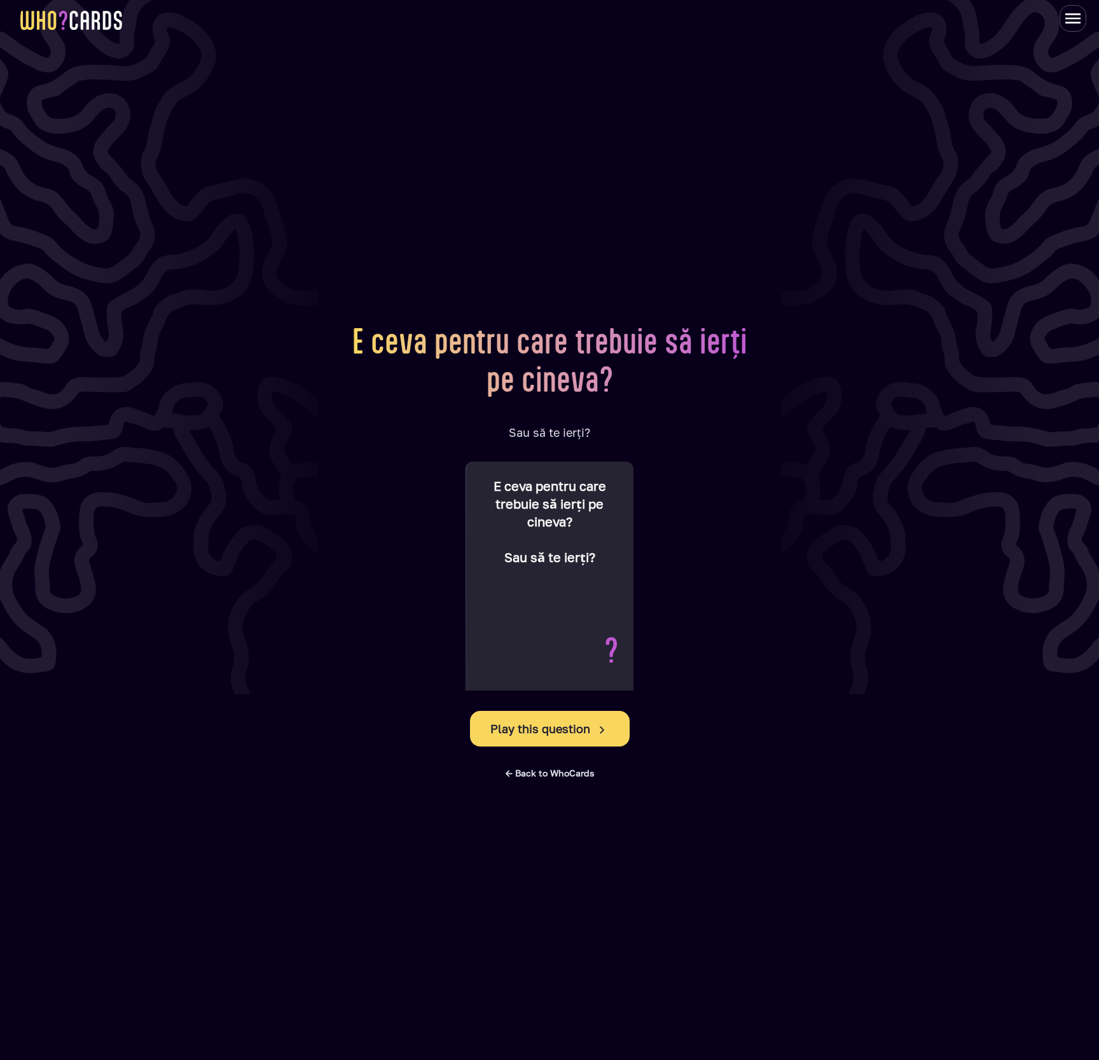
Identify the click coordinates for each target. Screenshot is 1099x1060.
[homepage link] (71, 20)
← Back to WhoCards (550, 772)
